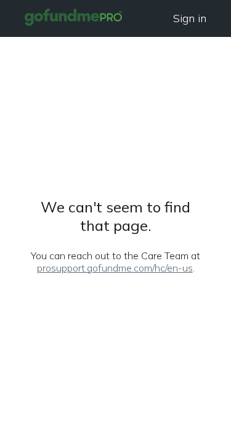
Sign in (189, 18)
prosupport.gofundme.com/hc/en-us (115, 268)
